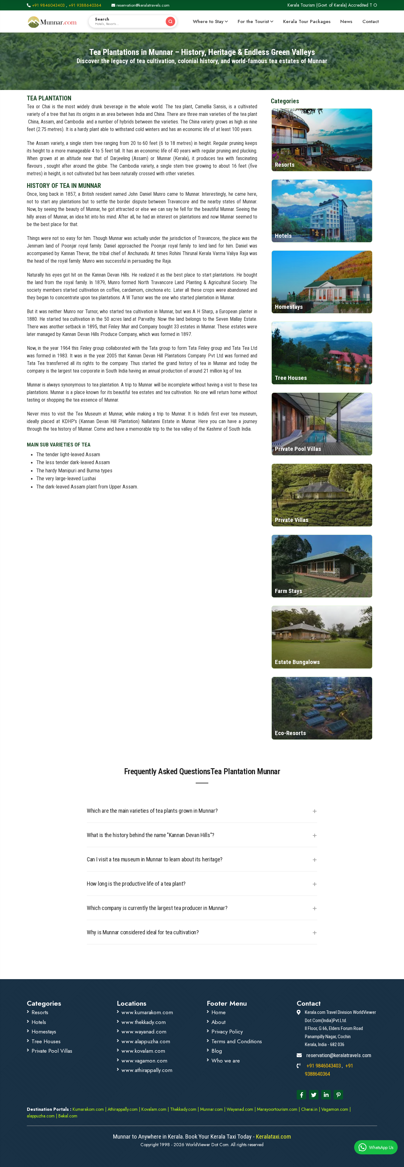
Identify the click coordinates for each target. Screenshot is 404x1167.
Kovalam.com (153, 1109)
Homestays (44, 1031)
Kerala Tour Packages (306, 21)
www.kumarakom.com (147, 1012)
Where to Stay (208, 21)
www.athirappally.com (147, 1070)
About (218, 1022)
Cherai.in (309, 1109)
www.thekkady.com (144, 1022)
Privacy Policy (227, 1031)
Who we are (225, 1060)
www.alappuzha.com (146, 1041)
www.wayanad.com (144, 1031)
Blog (216, 1051)
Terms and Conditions (236, 1041)
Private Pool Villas (52, 1051)
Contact (370, 21)
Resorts (40, 1012)
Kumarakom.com (88, 1109)
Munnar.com (211, 1109)
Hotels (39, 1022)
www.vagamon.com (144, 1060)
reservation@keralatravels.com (142, 5)
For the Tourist (253, 21)
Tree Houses (46, 1041)
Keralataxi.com (273, 1136)
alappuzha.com (41, 1116)
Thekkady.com (183, 1109)
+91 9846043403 (48, 5)
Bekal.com (67, 1116)
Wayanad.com (239, 1109)
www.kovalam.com (143, 1051)
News (346, 21)
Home (218, 1012)
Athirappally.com (123, 1109)
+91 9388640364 (84, 5)
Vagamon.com (334, 1109)
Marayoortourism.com (278, 1109)
